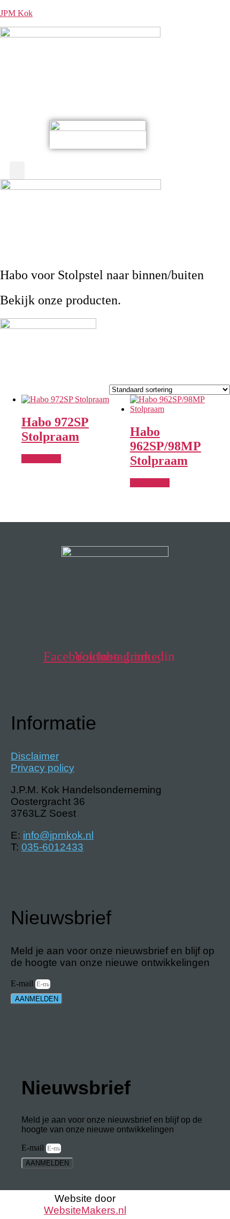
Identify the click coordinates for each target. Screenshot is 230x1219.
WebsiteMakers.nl (85, 1210)
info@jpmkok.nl (58, 835)
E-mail (23, 983)
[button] (115, 84)
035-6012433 (52, 847)
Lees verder (41, 458)
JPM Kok (16, 13)
